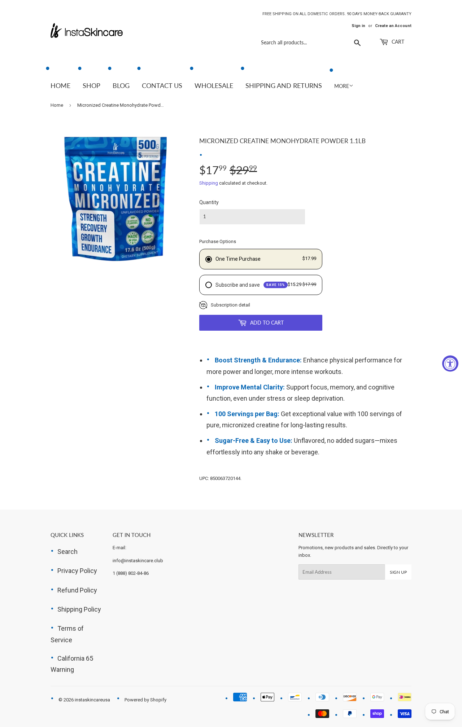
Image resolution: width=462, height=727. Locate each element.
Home (57, 105)
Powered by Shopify (145, 699)
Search (67, 551)
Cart (397, 42)
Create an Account (393, 25)
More (341, 86)
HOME (60, 85)
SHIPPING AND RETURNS (283, 85)
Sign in (358, 25)
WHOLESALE (214, 85)
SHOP (91, 85)
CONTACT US (162, 85)
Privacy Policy (77, 570)
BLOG (121, 85)
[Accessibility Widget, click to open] (450, 364)
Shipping (208, 183)
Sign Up (398, 572)
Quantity (209, 202)
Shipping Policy (79, 609)
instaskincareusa (92, 699)
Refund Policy (77, 590)
